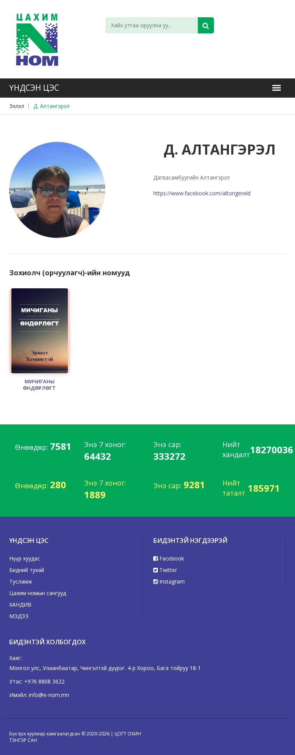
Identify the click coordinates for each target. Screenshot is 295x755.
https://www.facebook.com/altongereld (201, 193)
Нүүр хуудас (24, 558)
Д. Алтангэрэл (51, 106)
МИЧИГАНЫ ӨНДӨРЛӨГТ (39, 384)
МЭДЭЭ (18, 616)
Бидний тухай (26, 570)
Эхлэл (16, 106)
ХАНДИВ (20, 604)
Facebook (171, 558)
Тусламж (20, 581)
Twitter (167, 570)
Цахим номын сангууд (37, 593)
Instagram (171, 581)
